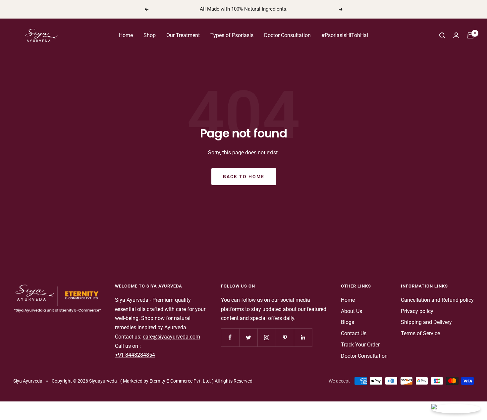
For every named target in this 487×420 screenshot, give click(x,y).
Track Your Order (360, 344)
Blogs (347, 322)
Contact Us (353, 333)
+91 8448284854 (135, 355)
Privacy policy (417, 311)
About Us (351, 311)
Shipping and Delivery (426, 322)
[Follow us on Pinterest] (285, 337)
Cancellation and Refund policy (437, 300)
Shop (149, 35)
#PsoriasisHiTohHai (344, 35)
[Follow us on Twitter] (248, 337)
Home (126, 35)
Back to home (243, 176)
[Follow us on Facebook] (230, 337)
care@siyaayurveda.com (171, 337)
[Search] (442, 35)
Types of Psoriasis (231, 35)
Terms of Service (420, 333)
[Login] (456, 35)
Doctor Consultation (287, 35)
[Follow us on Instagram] (266, 337)
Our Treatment (183, 35)
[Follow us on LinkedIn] (303, 337)
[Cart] (470, 35)
